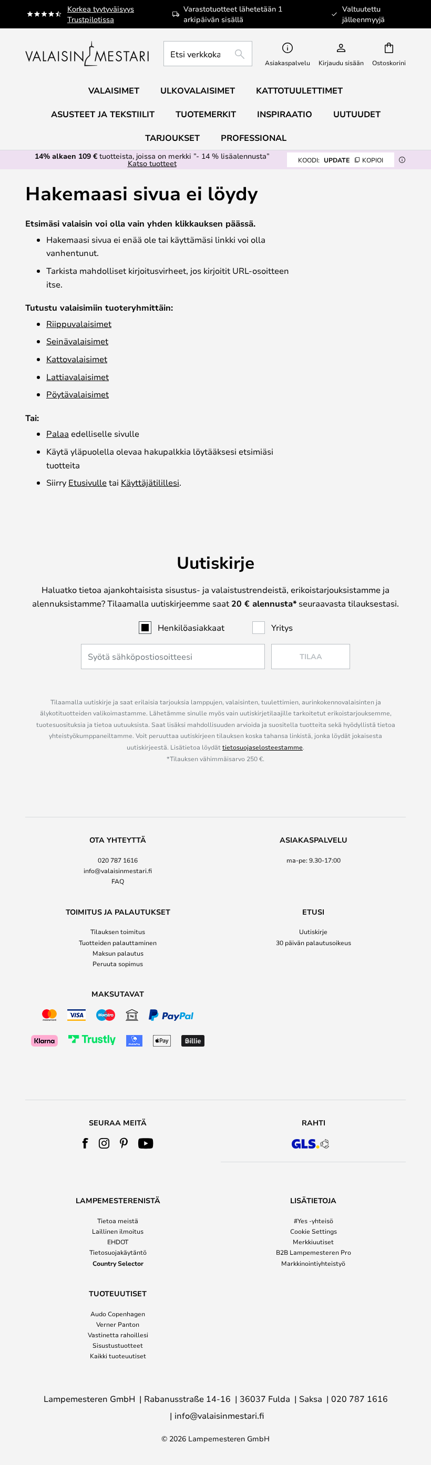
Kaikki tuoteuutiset (118, 1355)
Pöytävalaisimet (77, 393)
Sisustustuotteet (118, 1345)
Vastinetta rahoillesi (118, 1334)
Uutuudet (357, 114)
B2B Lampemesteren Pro (313, 1252)
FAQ (117, 881)
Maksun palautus (118, 953)
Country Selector (118, 1263)
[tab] (117, 861)
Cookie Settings (313, 1231)
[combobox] (208, 54)
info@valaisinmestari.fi (118, 870)
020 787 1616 (118, 860)
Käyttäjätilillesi (150, 482)
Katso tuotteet (152, 163)
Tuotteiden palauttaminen (118, 942)
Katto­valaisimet (76, 358)
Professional (253, 138)
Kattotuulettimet (299, 90)
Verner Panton (117, 1324)
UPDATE (340, 160)
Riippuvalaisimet (78, 323)
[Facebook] (85, 1143)
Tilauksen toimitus (117, 931)
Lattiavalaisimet (77, 376)
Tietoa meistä (117, 1220)
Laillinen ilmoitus (117, 1231)
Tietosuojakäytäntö (118, 1252)
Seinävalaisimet (77, 340)
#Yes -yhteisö (313, 1220)
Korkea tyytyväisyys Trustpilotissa (100, 14)
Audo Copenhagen (117, 1313)
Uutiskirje (313, 931)
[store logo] (88, 53)
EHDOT (117, 1241)
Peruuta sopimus (118, 963)
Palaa (57, 433)
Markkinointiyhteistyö (313, 1263)
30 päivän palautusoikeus (313, 942)
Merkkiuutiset (313, 1241)
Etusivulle (87, 482)
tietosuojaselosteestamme (262, 747)
